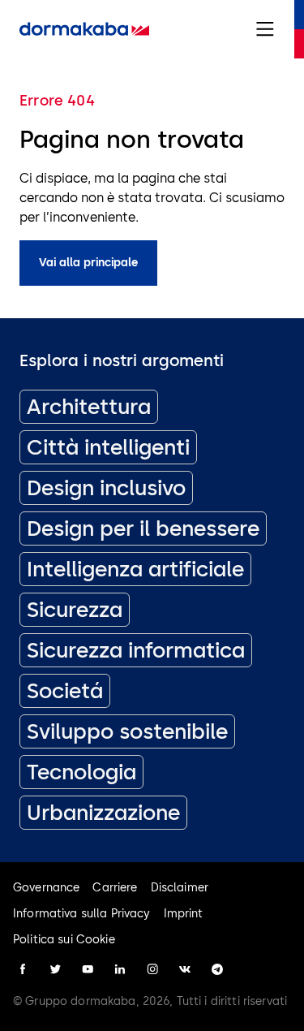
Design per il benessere (143, 528)
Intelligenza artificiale (135, 569)
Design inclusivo (106, 488)
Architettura (89, 407)
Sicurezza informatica (136, 650)
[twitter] (55, 969)
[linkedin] (120, 969)
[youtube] (87, 969)
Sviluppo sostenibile (127, 731)
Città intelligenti (108, 447)
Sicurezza (74, 610)
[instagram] (152, 969)
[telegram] (217, 969)
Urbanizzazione (103, 813)
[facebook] (22, 969)
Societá (65, 691)
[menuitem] (84, 29)
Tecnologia (81, 772)
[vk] (185, 969)
